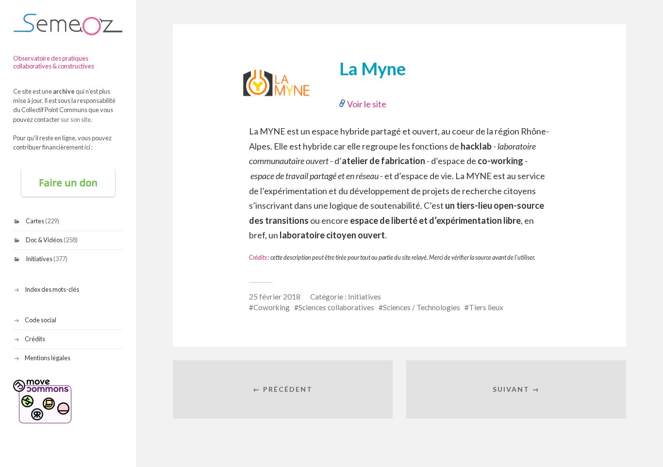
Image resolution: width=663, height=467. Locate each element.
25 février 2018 (274, 296)
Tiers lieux (486, 307)
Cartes (35, 221)
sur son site (76, 119)
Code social (40, 320)
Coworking (271, 307)
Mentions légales (47, 358)
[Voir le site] (281, 109)
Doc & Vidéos (44, 240)
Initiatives (39, 259)
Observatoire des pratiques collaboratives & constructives (53, 62)
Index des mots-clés (52, 289)
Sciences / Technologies (421, 307)
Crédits (35, 339)
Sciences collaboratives (336, 307)
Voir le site (366, 104)
